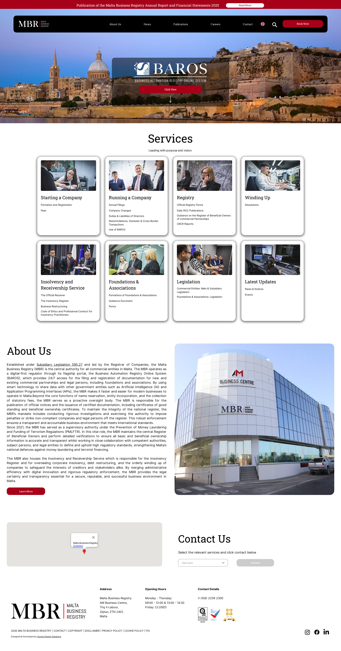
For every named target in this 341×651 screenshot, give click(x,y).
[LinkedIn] (326, 632)
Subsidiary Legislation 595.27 (59, 364)
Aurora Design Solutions (49, 636)
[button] (274, 24)
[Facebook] (316, 632)
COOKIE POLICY (134, 630)
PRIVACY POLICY (112, 630)
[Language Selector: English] (262, 24)
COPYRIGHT (75, 630)
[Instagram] (307, 632)
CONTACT (60, 630)
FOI (148, 630)
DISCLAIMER (92, 630)
